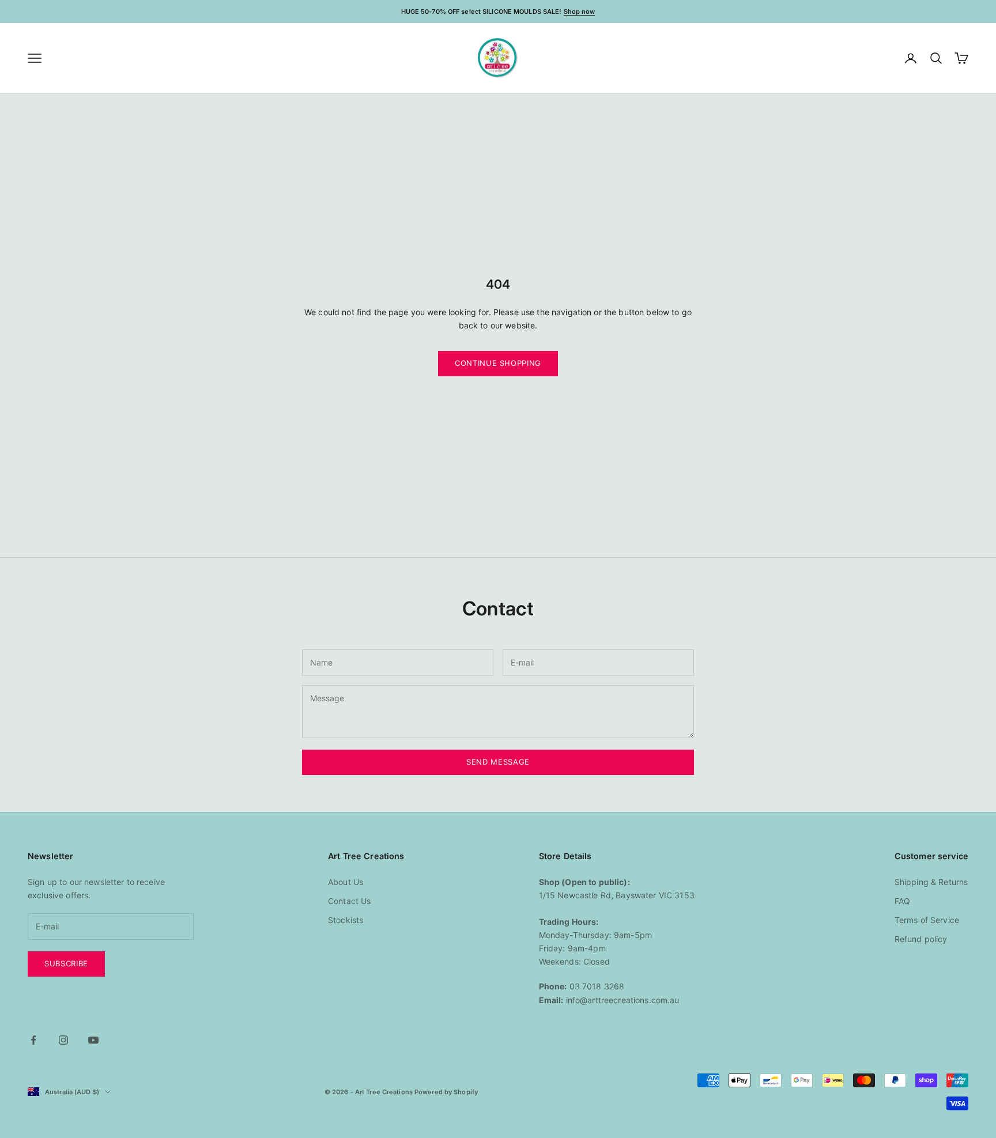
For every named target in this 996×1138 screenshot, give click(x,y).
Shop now (579, 11)
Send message (498, 761)
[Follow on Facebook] (33, 1040)
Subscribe (66, 963)
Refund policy (921, 939)
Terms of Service (927, 920)
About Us (345, 882)
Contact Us (349, 901)
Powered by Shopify (446, 1092)
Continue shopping (498, 363)
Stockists (345, 920)
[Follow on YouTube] (93, 1040)
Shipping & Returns (931, 882)
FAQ (902, 901)
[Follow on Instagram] (63, 1040)
